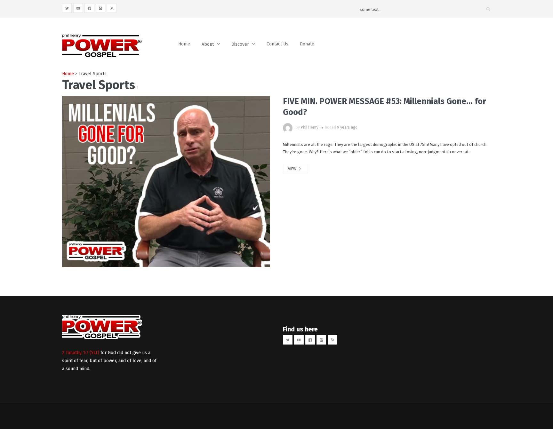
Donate (307, 44)
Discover (240, 44)
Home (184, 44)
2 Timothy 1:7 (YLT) (80, 352)
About (208, 44)
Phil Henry (309, 127)
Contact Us (277, 44)
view (292, 169)
